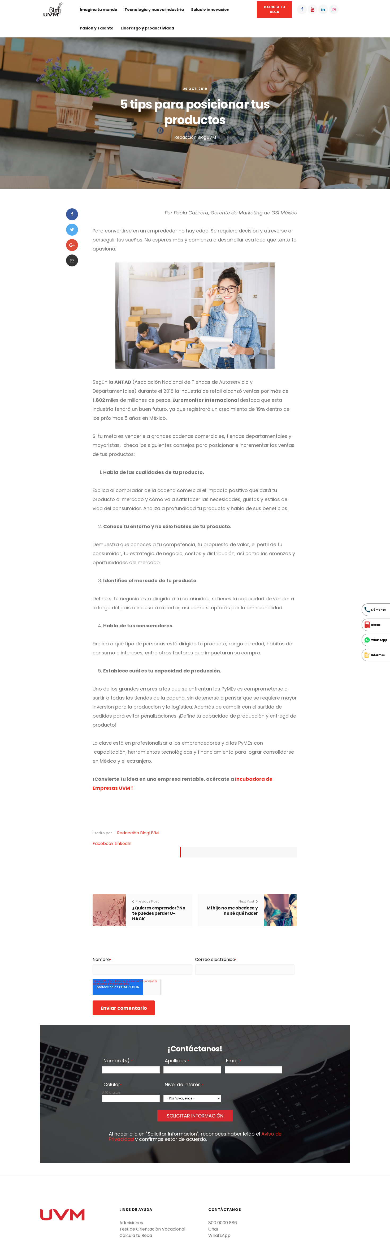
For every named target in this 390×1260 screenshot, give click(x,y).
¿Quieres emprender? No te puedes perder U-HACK (158, 913)
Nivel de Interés (184, 1085)
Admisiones (131, 1223)
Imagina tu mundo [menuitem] (98, 9)
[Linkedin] (323, 9)
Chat (213, 1229)
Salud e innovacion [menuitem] (210, 9)
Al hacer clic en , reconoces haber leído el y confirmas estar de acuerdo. (195, 1136)
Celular (112, 1085)
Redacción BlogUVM (138, 833)
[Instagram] (334, 9)
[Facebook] (302, 9)
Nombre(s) (117, 1061)
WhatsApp (219, 1235)
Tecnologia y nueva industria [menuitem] (154, 9)
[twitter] (72, 230)
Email (233, 1061)
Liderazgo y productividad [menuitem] (147, 28)
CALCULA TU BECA (274, 9)
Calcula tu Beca (135, 1235)
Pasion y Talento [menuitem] (97, 28)
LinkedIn (123, 843)
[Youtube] (312, 9)
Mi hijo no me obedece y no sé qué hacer (232, 911)
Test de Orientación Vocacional (152, 1229)
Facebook (104, 843)
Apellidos (177, 1061)
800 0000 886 (222, 1223)
